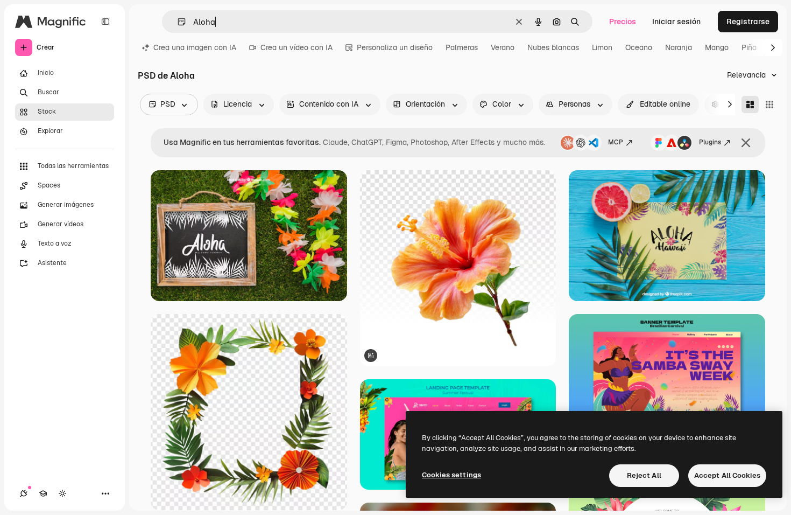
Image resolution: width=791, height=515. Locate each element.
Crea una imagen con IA (194, 47)
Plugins (710, 142)
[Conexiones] (23, 493)
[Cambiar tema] (62, 493)
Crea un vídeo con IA (296, 47)
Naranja (678, 47)
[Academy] (43, 493)
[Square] (769, 104)
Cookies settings (451, 474)
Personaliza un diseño (395, 47)
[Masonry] (750, 104)
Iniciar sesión (676, 21)
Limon (602, 47)
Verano (502, 47)
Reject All (644, 475)
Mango (717, 47)
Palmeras (462, 47)
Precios (622, 21)
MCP (615, 142)
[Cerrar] (745, 142)
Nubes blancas (553, 47)
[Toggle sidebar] (105, 21)
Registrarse (747, 21)
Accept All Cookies (727, 475)
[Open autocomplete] (177, 22)
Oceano (638, 47)
